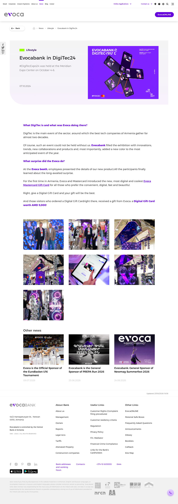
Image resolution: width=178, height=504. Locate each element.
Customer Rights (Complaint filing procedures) (104, 412)
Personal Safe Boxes (134, 417)
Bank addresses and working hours (63, 467)
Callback (129, 447)
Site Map (129, 453)
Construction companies (67, 453)
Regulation (95, 426)
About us (34, 4)
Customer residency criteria (103, 420)
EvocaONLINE (164, 14)
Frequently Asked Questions (138, 423)
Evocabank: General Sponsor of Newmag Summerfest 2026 (133, 370)
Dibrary (128, 435)
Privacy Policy (96, 432)
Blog (46, 4)
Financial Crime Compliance (104, 444)
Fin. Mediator (96, 438)
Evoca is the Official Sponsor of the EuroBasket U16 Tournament (42, 372)
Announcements (133, 429)
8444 (119, 464)
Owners (59, 423)
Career (52, 4)
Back (18, 28)
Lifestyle (50, 28)
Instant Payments (23, 4)
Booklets (129, 441)
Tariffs (58, 441)
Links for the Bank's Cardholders (99, 451)
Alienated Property (65, 447)
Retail (5, 4)
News (41, 4)
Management (62, 417)
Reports (59, 429)
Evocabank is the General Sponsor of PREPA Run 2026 (86, 370)
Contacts (80, 464)
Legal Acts (60, 435)
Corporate (12, 4)
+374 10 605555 (104, 464)
